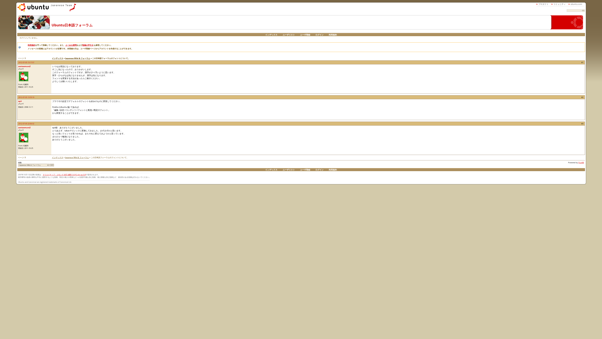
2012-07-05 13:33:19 (26, 97)
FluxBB (581, 162)
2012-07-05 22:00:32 (26, 123)
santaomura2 (24, 66)
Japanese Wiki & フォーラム (77, 58)
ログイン (319, 34)
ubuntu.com (576, 4)
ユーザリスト (289, 34)
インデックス (271, 34)
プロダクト (543, 4)
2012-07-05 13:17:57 (26, 62)
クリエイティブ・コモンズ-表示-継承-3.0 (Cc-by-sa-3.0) (64, 174)
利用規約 (333, 34)
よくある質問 (71, 45)
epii (20, 101)
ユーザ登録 (305, 34)
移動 (20, 162)
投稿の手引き (88, 45)
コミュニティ (559, 4)
